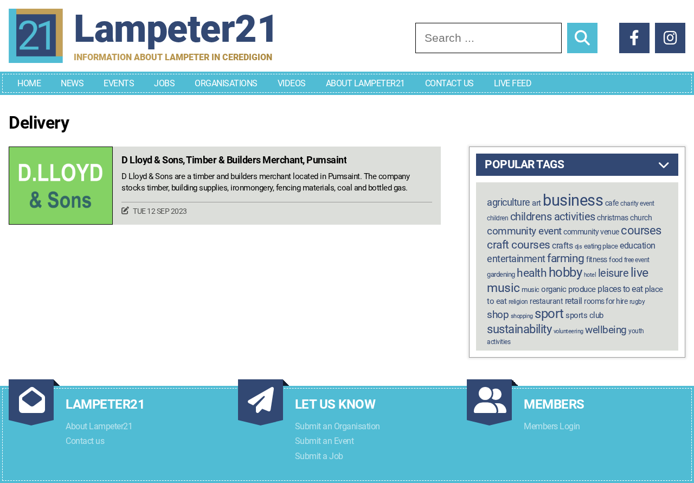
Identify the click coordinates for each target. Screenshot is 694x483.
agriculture (508, 202)
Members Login (552, 426)
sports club (584, 315)
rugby (637, 302)
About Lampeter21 (365, 83)
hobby (565, 272)
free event (637, 260)
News (72, 83)
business (573, 200)
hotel (590, 274)
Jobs (164, 83)
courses (641, 230)
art (536, 203)
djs (578, 246)
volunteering (568, 331)
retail (573, 301)
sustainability (519, 329)
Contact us (85, 441)
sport (549, 313)
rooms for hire (605, 301)
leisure (613, 272)
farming (565, 258)
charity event (637, 203)
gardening (501, 274)
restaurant (546, 301)
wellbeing (606, 329)
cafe (612, 203)
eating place (601, 246)
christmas (612, 218)
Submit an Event (324, 441)
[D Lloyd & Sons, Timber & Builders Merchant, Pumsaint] (61, 186)
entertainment (516, 258)
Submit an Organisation (337, 426)
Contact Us (449, 83)
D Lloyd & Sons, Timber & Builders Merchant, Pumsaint (233, 160)
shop (498, 315)
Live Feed (513, 83)
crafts (562, 245)
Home (29, 83)
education (638, 245)
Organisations (226, 83)
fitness (596, 259)
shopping (522, 316)
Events (119, 83)
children (497, 218)
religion (518, 302)
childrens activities (552, 216)
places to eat (620, 289)
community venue (591, 231)
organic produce (568, 289)
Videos (292, 83)
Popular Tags (524, 164)
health (532, 272)
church (641, 217)
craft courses (518, 244)
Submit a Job (319, 456)
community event (524, 231)
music (530, 289)
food (615, 260)
